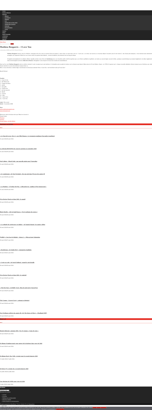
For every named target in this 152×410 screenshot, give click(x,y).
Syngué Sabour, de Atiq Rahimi (7, 121)
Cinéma (4, 31)
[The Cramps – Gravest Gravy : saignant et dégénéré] (3, 297)
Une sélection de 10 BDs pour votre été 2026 (12, 381)
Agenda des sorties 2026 (11, 22)
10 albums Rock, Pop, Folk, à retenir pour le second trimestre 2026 (19, 356)
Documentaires (8, 27)
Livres (6, 29)
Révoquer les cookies (5, 392)
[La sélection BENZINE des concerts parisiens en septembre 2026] (3, 145)
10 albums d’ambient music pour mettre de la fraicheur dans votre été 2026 (21, 343)
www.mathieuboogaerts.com (7, 109)
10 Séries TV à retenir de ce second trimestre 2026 (14, 368)
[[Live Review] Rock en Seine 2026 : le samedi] (3, 196)
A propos (4, 396)
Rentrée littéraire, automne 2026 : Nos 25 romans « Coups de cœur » (19, 331)
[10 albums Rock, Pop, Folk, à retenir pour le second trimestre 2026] (3, 353)
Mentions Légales (6, 399)
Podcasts (4, 37)
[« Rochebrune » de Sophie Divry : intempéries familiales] (3, 246)
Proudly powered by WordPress (8, 404)
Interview (7, 26)
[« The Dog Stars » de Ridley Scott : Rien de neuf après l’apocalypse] (3, 284)
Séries (3, 32)
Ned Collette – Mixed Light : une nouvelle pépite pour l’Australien (18, 161)
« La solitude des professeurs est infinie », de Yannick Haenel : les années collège (22, 224)
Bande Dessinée (6, 34)
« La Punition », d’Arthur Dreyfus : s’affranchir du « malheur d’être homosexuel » (23, 186)
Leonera (2, 119)
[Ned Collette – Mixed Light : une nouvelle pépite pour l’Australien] (3, 158)
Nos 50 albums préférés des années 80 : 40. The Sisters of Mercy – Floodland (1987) (23, 313)
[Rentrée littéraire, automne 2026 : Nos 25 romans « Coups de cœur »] (3, 327)
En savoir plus (103, 407)
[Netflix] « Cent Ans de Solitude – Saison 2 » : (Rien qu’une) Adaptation (20, 237)
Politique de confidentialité (9, 398)
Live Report (8, 17)
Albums (7, 16)
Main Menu (3, 42)
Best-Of (4, 39)
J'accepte (94, 407)
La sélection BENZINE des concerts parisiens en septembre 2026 (18, 148)
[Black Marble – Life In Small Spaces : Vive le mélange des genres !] (3, 208)
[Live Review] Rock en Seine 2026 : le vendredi (13, 275)
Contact (4, 394)
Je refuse (98, 407)
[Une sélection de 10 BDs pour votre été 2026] (3, 378)
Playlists (7, 19)
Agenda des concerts (10, 24)
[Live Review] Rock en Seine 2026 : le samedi (12, 199)
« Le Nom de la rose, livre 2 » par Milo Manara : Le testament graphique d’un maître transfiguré (27, 136)
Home (3, 11)
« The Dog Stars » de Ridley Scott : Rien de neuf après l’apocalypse (19, 287)
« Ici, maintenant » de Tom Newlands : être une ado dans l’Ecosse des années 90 (22, 174)
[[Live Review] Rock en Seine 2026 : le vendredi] (3, 272)
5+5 (6, 21)
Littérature (5, 36)
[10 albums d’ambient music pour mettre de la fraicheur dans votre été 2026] (3, 340)
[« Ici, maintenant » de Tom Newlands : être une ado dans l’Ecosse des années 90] (3, 171)
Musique (4, 14)
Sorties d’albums (6, 12)
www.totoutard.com (5, 111)
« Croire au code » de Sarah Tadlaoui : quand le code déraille (17, 262)
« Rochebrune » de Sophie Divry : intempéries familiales (16, 250)
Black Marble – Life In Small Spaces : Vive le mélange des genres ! (19, 212)
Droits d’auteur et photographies (10, 401)
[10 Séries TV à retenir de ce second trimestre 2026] (3, 365)
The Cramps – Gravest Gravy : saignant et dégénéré (14, 300)
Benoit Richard (19, 50)
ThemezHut (31, 404)
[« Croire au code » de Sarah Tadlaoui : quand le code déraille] (3, 259)
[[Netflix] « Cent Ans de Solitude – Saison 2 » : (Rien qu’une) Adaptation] (3, 234)
